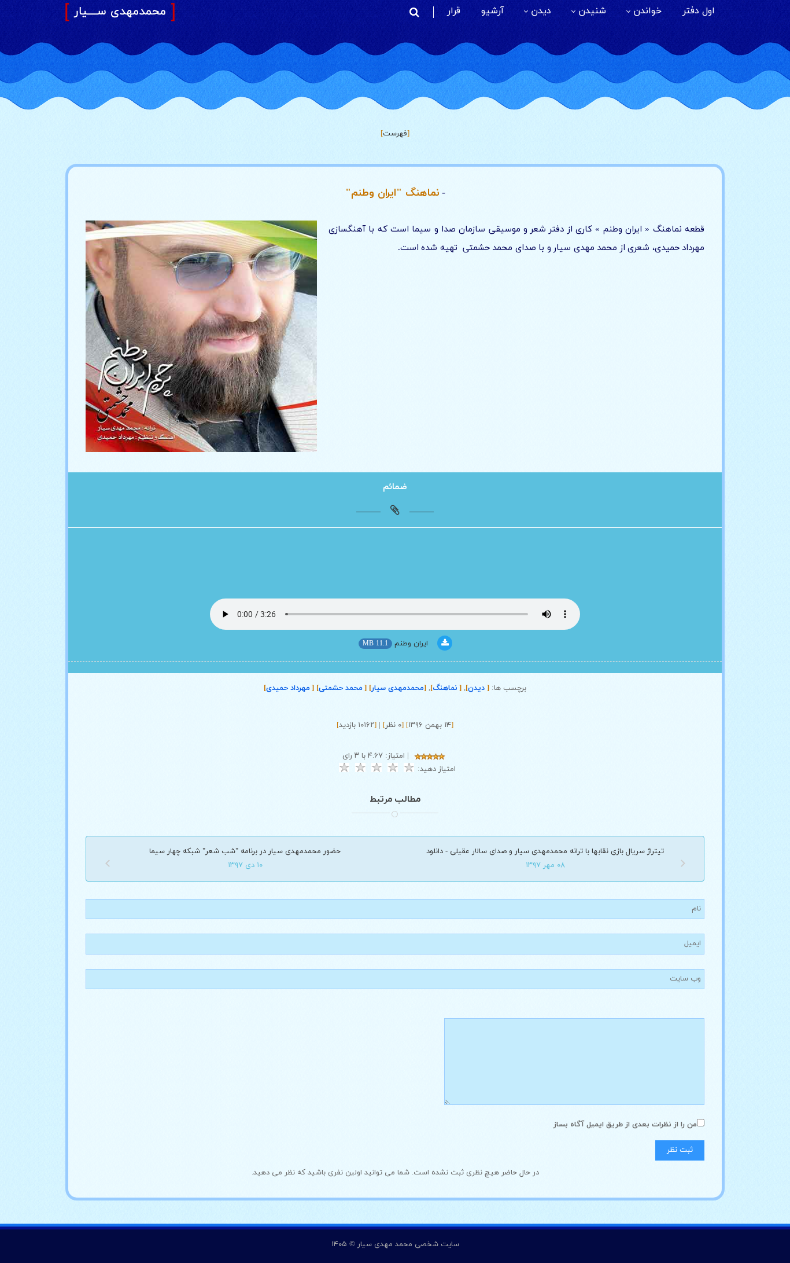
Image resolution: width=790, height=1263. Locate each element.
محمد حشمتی (341, 688)
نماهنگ (446, 688)
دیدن (477, 688)
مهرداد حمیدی (289, 688)
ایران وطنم (411, 643)
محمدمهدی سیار (397, 688)
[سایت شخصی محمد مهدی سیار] (120, 11)
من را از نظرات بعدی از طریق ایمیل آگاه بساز (625, 1124)
